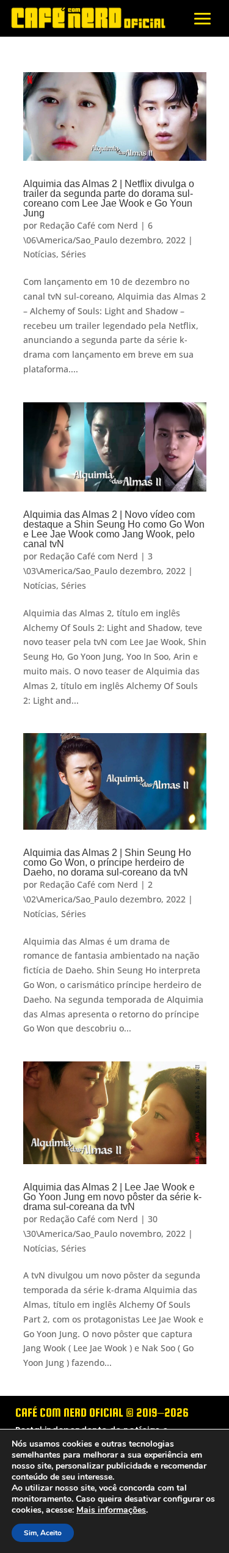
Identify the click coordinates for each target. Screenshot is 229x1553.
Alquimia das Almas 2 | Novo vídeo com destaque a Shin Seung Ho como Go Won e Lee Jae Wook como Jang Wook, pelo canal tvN (114, 529)
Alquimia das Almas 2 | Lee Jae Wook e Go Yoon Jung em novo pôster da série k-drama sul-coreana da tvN (112, 1197)
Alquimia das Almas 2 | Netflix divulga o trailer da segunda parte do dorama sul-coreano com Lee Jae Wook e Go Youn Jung (108, 198)
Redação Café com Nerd (89, 225)
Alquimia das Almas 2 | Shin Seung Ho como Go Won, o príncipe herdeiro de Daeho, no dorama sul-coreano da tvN (107, 862)
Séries (73, 254)
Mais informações (111, 1510)
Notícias (39, 254)
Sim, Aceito (43, 1533)
